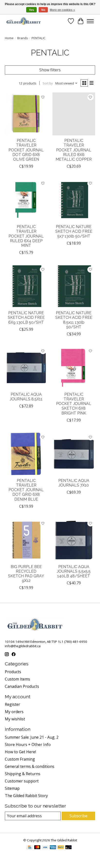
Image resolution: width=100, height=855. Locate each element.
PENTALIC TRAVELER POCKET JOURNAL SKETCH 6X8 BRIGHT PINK (73, 403)
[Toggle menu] (90, 21)
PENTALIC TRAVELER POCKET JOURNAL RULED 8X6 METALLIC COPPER (74, 150)
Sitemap (12, 788)
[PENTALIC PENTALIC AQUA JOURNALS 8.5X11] (26, 367)
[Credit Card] (29, 847)
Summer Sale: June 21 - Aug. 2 (31, 737)
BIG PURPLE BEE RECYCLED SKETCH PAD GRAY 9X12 (26, 573)
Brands (22, 38)
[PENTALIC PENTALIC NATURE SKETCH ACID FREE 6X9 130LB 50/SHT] (26, 286)
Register (12, 704)
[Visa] (45, 847)
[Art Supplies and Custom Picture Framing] (23, 21)
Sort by (47, 83)
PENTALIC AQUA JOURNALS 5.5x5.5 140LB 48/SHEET (74, 571)
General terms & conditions (29, 766)
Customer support (22, 781)
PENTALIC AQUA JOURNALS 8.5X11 (26, 396)
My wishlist (15, 719)
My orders (14, 711)
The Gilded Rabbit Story (26, 795)
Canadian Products (22, 686)
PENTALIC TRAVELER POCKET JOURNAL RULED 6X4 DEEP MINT (26, 236)
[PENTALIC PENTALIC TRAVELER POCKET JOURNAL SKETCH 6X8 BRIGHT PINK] (73, 367)
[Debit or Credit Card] (68, 847)
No (43, 10)
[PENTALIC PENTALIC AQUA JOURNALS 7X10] (73, 453)
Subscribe (78, 815)
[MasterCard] (37, 847)
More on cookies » (62, 10)
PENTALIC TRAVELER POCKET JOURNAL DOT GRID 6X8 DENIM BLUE (26, 490)
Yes (31, 10)
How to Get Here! (20, 751)
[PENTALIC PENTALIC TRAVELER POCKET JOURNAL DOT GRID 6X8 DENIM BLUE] (26, 453)
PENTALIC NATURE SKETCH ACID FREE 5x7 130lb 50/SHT (73, 231)
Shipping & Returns (22, 773)
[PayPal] (61, 847)
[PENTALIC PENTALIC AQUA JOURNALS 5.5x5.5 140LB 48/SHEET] (73, 540)
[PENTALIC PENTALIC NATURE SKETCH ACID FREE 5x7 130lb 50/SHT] (73, 200)
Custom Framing (20, 759)
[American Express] (53, 847)
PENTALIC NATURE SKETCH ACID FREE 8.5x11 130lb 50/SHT (73, 320)
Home (9, 38)
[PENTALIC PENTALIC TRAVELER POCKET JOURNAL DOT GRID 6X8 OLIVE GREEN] (26, 113)
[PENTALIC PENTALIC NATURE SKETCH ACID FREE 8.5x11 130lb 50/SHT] (73, 286)
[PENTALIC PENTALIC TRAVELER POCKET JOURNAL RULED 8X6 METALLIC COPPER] (73, 113)
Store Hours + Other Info (28, 744)
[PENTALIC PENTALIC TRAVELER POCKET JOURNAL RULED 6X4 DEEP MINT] (26, 200)
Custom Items (17, 679)
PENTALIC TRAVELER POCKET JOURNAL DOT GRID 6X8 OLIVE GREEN (26, 150)
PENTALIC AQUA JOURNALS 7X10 (73, 482)
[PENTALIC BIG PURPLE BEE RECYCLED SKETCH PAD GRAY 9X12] (26, 540)
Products (13, 671)
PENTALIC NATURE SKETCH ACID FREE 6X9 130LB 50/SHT (26, 317)
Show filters (50, 70)
